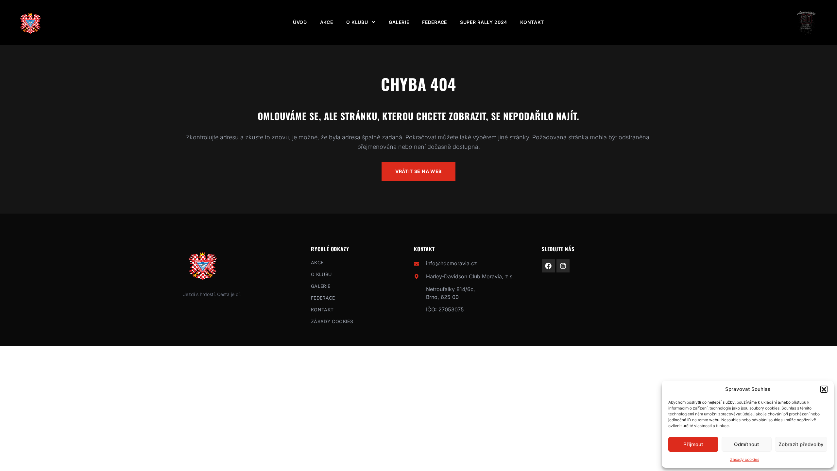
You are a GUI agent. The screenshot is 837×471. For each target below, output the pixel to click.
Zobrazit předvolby (801, 444)
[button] (824, 389)
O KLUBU (357, 22)
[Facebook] (548, 265)
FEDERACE (434, 22)
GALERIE (399, 22)
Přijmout (693, 444)
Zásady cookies (744, 459)
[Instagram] (563, 265)
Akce (326, 22)
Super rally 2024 (483, 22)
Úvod (300, 22)
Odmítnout (746, 444)
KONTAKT (532, 22)
